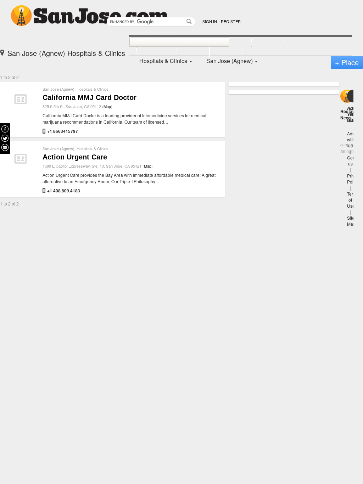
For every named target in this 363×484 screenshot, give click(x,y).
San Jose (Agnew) (58, 89)
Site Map (351, 221)
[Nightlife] (224, 42)
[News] (140, 42)
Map (107, 106)
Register (231, 21)
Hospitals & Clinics (92, 89)
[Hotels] (260, 42)
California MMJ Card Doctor (89, 97)
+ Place (347, 62)
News (346, 117)
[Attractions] (301, 42)
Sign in (209, 21)
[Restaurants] (178, 42)
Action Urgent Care (75, 157)
